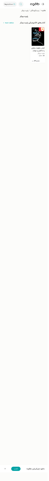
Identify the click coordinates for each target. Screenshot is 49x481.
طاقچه (43, 11)
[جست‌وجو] (21, 4)
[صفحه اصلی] (34, 4)
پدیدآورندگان (34, 11)
